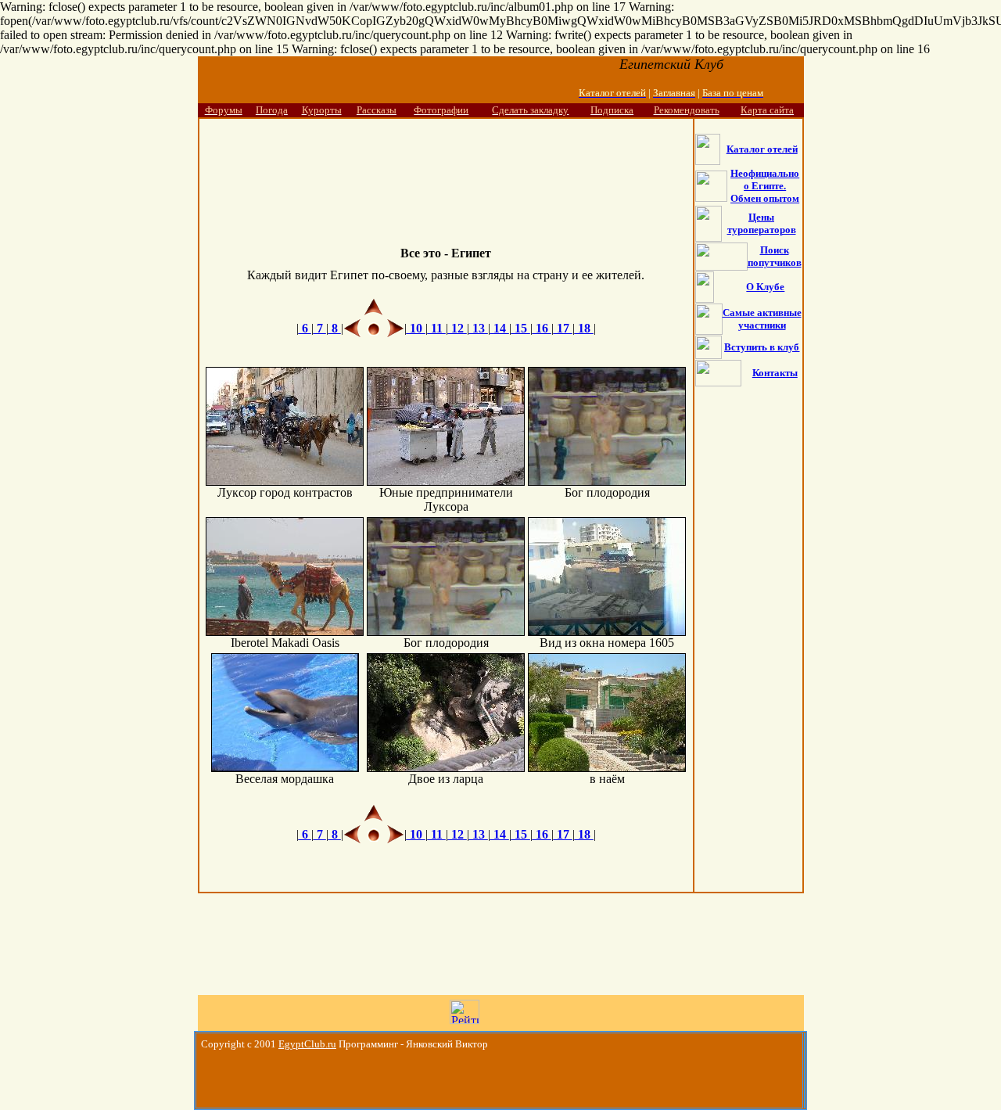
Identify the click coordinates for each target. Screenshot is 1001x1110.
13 (478, 328)
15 (520, 328)
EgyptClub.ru (307, 1044)
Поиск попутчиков (775, 256)
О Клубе (765, 287)
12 (457, 328)
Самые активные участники (762, 319)
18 (584, 328)
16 (542, 328)
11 (437, 328)
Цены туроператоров (761, 223)
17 (563, 328)
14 (499, 328)
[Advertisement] (445, 170)
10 (416, 328)
